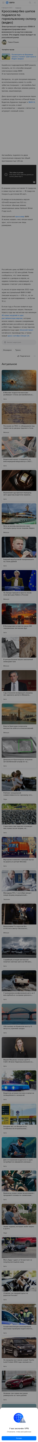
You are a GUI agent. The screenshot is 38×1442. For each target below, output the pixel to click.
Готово (19, 1438)
